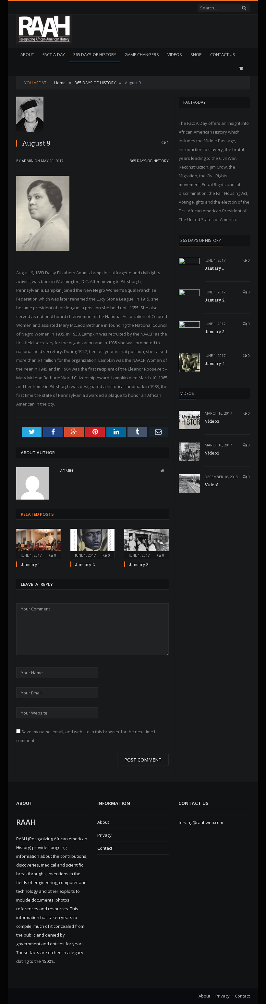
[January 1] (38, 543)
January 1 (30, 564)
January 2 (85, 564)
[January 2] (92, 543)
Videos (174, 54)
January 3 (139, 564)
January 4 (215, 363)
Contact (104, 848)
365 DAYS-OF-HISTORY (94, 54)
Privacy (104, 835)
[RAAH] (44, 41)
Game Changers (142, 54)
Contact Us (222, 54)
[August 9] (92, 115)
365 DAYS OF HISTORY (200, 240)
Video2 (212, 453)
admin (27, 160)
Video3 (212, 421)
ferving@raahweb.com (200, 822)
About (27, 54)
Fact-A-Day (53, 54)
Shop (196, 54)
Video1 (212, 485)
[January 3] (146, 543)
